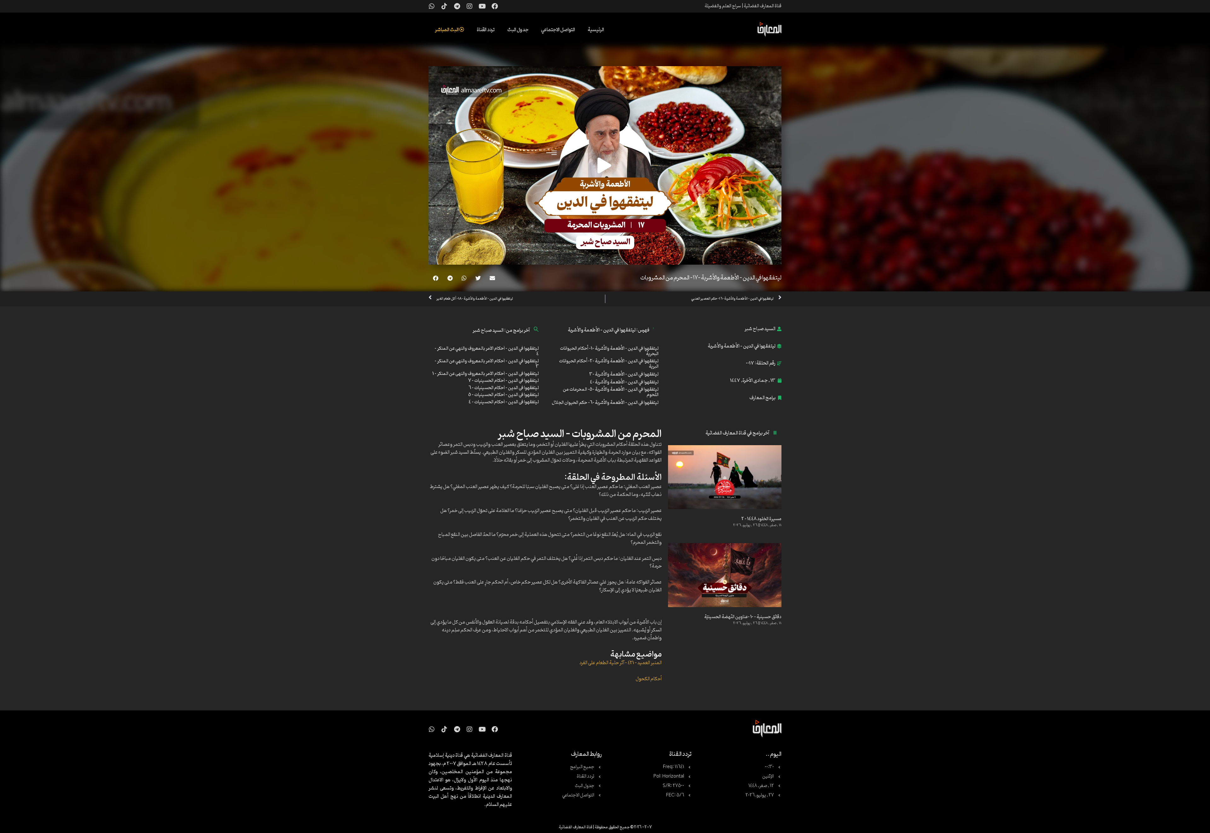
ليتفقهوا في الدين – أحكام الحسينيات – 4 (504, 402)
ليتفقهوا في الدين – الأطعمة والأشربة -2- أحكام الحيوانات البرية (609, 364)
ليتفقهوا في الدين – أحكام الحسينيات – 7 (503, 380)
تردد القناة (486, 30)
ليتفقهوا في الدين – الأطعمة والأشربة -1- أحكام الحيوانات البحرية (609, 351)
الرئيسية (596, 30)
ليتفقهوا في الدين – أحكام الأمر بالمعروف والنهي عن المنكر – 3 (487, 364)
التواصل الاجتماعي (558, 30)
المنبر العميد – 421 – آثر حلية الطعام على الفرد (620, 662)
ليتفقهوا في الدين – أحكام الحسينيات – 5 (503, 395)
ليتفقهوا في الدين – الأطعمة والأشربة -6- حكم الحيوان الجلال (605, 402)
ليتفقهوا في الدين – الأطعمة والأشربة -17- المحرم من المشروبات (710, 277)
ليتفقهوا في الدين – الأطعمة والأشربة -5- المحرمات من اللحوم (611, 392)
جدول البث (517, 30)
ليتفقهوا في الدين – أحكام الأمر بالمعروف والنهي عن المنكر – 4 (487, 351)
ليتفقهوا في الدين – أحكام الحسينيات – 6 (504, 388)
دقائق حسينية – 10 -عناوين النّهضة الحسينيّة (742, 617)
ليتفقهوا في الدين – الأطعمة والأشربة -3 (624, 374)
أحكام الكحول (649, 678)
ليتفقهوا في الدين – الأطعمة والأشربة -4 (624, 382)
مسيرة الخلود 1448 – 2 (761, 519)
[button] (492, 278)
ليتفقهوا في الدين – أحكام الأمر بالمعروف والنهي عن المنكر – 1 (485, 374)
